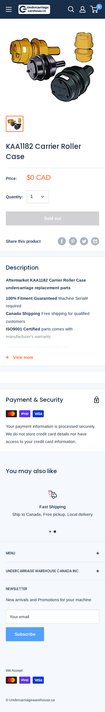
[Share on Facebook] (62, 241)
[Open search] (71, 9)
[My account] (82, 9)
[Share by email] (95, 241)
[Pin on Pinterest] (73, 241)
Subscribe (25, 634)
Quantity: (14, 196)
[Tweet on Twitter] (84, 241)
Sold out (52, 218)
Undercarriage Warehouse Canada (38, 347)
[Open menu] (9, 9)
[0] (94, 9)
